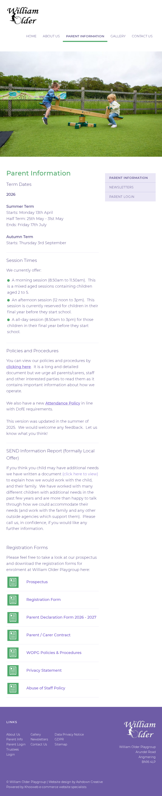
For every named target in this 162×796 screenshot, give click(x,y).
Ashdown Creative (89, 782)
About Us (51, 36)
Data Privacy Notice (69, 734)
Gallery (118, 36)
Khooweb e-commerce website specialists (55, 787)
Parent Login (121, 197)
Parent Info (14, 739)
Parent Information (85, 36)
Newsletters (121, 187)
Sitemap (61, 744)
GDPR (59, 739)
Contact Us (142, 36)
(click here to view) (80, 474)
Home (31, 36)
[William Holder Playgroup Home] (23, 15)
